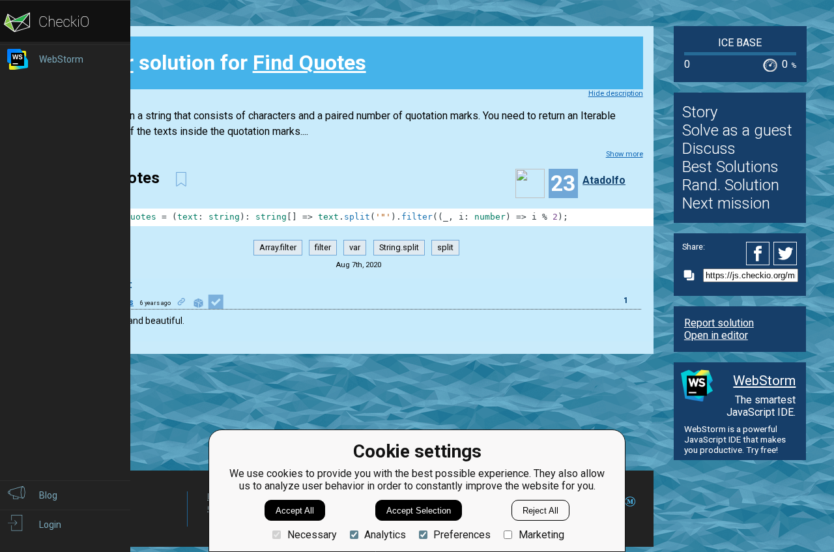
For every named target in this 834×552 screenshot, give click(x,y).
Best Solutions (730, 167)
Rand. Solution (730, 185)
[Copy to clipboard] (692, 275)
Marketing (541, 535)
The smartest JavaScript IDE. (761, 406)
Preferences (462, 535)
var (354, 247)
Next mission (726, 203)
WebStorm (764, 380)
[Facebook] (759, 253)
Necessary (311, 535)
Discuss (709, 148)
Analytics (385, 535)
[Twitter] (785, 253)
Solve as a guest (737, 130)
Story (699, 112)
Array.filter (277, 247)
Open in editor (716, 335)
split (445, 247)
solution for (225, 62)
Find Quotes (309, 62)
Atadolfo (604, 180)
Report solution (719, 323)
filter (323, 247)
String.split (399, 247)
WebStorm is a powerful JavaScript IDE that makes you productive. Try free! (735, 439)
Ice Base (740, 42)
